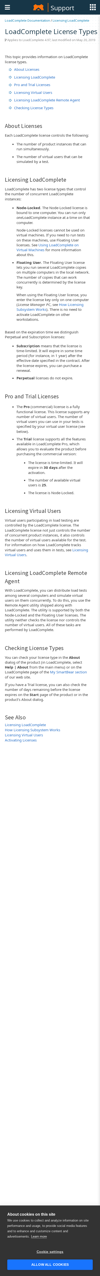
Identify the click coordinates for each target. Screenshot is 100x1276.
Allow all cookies (50, 1265)
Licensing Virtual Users (33, 92)
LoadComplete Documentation (27, 20)
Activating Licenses (21, 740)
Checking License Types (33, 107)
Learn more (39, 1236)
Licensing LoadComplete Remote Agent (47, 100)
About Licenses (26, 69)
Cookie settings (50, 1252)
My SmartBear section (68, 671)
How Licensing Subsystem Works (32, 729)
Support (62, 7)
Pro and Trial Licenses (32, 84)
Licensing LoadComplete (71, 20)
